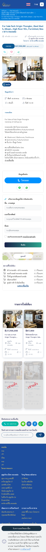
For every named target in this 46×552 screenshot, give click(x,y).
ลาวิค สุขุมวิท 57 (7, 481)
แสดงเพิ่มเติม (23, 286)
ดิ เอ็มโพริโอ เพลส (7, 494)
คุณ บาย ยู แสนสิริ (7, 478)
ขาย (2, 451)
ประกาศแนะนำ (14, 11)
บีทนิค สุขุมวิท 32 (7, 491)
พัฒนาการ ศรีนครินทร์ (10, 508)
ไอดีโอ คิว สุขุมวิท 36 (8, 497)
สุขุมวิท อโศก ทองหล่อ (9, 474)
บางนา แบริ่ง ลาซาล (29, 508)
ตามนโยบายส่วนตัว (29, 237)
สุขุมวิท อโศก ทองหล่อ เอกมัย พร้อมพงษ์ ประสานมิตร (17, 13)
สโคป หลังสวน (27, 484)
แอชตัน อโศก (6, 484)
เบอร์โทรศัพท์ (10, 214)
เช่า (2, 454)
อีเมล (6, 226)
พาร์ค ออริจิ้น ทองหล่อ (8, 15)
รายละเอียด (8, 112)
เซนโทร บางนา (27, 518)
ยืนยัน (23, 245)
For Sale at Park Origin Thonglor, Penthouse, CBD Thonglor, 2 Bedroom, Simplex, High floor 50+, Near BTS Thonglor (12, 336)
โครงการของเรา (7, 468)
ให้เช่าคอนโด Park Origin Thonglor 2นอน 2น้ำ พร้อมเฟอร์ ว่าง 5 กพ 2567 (33, 336)
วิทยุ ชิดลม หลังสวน (29, 474)
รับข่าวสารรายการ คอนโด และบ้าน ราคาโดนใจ (19, 430)
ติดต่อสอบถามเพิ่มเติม (9, 419)
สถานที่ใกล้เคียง (9, 266)
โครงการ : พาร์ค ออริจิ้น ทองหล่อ (33, 41)
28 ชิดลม (25, 478)
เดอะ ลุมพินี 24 (6, 488)
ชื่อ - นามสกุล (10, 203)
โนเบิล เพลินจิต (27, 481)
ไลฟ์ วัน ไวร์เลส (27, 488)
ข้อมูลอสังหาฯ (9, 92)
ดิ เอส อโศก (5, 500)
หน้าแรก (4, 11)
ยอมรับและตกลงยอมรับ (14, 237)
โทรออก (25, 180)
